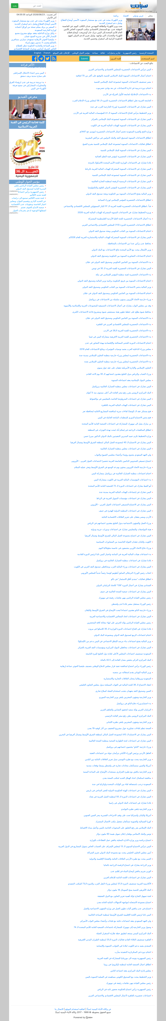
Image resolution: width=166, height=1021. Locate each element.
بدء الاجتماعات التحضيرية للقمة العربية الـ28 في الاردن (127, 330)
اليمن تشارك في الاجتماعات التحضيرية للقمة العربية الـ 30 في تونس (121, 268)
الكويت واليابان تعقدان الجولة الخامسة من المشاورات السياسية (123, 541)
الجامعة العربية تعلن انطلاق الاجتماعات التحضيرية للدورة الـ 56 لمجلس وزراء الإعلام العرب (111, 100)
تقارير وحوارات (114, 53)
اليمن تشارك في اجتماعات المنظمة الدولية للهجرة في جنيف (125, 510)
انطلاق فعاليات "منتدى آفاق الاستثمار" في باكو (131, 579)
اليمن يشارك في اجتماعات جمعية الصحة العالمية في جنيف (125, 591)
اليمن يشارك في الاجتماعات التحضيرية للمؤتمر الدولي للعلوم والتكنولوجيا (119, 187)
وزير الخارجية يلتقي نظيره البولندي (136, 809)
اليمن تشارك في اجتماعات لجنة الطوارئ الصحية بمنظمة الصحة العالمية (120, 740)
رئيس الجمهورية (130, 53)
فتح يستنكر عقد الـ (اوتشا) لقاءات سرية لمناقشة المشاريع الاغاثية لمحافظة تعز (117, 411)
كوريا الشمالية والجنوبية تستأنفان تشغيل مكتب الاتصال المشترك (123, 821)
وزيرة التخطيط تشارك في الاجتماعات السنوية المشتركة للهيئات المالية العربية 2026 (114, 212)
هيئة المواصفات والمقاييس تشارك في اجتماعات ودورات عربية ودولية (121, 529)
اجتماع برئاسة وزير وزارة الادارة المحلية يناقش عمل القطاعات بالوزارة (120, 840)
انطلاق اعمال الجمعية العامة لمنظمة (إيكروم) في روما (127, 964)
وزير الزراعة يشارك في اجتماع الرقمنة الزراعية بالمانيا (127, 865)
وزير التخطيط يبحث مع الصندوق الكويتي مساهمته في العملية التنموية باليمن (118, 977)
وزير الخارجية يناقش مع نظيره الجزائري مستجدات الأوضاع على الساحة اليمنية (117, 771)
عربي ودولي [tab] (138, 15)
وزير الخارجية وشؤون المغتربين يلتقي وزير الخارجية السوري (125, 697)
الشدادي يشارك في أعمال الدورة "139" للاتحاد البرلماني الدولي (123, 585)
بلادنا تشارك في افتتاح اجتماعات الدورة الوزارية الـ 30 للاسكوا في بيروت (119, 628)
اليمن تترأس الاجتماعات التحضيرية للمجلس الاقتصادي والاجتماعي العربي (119, 69)
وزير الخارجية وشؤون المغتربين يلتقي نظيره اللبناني (128, 722)
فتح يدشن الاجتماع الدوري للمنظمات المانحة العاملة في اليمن (124, 417)
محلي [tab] (150, 15)
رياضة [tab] (116, 15)
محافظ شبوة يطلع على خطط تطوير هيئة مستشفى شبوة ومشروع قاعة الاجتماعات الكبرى (111, 312)
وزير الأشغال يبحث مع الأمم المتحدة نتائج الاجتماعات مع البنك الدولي (121, 249)
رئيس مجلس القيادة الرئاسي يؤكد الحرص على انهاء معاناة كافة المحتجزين (119, 622)
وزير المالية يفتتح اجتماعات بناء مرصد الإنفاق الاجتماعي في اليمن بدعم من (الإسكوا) (114, 641)
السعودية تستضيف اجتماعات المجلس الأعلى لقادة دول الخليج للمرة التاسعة (118, 653)
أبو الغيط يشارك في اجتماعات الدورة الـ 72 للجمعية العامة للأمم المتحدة (119, 486)
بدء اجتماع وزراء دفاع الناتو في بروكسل (134, 703)
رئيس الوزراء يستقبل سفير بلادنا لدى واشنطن (131, 604)
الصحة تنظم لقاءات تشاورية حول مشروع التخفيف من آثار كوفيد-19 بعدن (119, 728)
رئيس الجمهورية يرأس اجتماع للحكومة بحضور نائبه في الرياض (124, 989)
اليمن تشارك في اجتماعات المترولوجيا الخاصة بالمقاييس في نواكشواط (120, 399)
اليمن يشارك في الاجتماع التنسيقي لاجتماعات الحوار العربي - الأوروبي (121, 504)
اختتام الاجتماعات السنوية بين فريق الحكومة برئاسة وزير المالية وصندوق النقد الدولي (114, 280)
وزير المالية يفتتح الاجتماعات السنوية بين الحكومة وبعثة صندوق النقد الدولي (118, 193)
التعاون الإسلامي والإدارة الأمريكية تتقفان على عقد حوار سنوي (124, 367)
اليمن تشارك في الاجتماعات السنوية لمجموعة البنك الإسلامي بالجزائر (121, 119)
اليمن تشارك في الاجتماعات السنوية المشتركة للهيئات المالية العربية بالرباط (118, 169)
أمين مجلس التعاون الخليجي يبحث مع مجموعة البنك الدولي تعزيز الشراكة (119, 852)
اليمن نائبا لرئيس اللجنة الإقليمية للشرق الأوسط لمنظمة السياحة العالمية (119, 914)
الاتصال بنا (59, 1009)
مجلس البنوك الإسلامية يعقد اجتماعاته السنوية (131, 380)
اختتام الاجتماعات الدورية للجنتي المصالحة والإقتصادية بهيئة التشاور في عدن (118, 343)
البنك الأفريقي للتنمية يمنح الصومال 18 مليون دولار (129, 890)
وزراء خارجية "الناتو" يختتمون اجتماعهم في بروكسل (128, 747)
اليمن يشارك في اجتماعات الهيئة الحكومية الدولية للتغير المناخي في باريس (118, 790)
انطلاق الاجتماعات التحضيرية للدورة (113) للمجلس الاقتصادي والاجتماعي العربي (116, 224)
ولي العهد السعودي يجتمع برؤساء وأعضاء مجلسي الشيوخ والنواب (123, 454)
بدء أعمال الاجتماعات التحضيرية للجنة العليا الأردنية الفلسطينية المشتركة (119, 218)
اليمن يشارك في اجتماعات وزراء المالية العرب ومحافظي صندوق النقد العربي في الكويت (112, 566)
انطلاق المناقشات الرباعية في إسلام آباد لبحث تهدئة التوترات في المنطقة (119, 430)
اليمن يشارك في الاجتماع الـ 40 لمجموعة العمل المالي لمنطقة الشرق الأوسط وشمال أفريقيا (110, 442)
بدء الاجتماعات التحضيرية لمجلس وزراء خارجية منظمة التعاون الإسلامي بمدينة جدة (115, 355)
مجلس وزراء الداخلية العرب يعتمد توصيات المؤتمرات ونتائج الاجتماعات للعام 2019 (115, 349)
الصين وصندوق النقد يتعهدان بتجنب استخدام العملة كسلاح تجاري (123, 691)
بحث (15, 5)
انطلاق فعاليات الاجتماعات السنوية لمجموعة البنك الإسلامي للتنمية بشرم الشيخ (117, 144)
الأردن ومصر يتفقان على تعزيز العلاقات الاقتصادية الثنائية (126, 517)
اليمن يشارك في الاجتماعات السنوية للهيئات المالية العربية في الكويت (121, 125)
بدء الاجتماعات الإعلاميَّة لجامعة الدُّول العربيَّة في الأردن (127, 94)
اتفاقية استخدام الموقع (75, 1009)
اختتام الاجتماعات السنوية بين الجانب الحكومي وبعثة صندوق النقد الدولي (120, 231)
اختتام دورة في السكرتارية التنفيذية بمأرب (133, 952)
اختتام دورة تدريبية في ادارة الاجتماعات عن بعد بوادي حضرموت (123, 88)
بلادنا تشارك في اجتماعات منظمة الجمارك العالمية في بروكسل (123, 560)
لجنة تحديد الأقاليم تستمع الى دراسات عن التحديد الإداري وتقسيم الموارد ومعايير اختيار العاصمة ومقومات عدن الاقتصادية (28, 201)
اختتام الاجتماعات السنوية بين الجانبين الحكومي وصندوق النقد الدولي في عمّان (117, 293)
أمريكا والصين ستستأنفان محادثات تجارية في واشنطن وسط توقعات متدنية (118, 765)
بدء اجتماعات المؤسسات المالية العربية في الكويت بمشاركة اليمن (122, 479)
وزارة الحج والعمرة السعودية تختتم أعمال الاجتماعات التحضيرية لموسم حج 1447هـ (115, 131)
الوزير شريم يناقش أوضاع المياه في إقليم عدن (130, 871)
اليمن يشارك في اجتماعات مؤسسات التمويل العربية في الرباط (123, 498)
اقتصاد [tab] (126, 15)
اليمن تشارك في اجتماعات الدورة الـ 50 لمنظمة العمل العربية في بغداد (120, 796)
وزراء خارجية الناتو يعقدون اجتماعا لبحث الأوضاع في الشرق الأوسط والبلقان (118, 610)
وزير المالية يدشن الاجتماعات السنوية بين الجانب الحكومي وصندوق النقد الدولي (116, 287)
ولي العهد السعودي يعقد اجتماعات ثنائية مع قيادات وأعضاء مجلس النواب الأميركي (115, 921)
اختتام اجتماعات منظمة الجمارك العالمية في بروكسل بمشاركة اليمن (121, 473)
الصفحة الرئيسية (146, 53)
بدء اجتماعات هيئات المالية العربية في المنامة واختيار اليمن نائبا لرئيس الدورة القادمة (114, 554)
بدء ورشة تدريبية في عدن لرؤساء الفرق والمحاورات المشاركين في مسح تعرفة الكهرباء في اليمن (27, 80)
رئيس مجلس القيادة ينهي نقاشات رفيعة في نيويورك (128, 983)
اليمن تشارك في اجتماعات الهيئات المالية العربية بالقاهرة (126, 405)
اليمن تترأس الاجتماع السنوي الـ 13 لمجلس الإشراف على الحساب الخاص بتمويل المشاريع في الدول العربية (104, 846)
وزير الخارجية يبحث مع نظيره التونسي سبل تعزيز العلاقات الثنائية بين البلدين (118, 759)
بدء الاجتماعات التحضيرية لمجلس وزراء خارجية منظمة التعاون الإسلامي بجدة (117, 361)
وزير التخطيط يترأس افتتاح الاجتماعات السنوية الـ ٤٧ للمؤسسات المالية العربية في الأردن (112, 113)
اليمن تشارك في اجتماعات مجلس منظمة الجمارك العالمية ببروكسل (121, 386)
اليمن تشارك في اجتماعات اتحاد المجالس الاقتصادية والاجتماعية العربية (120, 616)
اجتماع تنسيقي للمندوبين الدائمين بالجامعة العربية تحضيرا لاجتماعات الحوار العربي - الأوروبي (111, 461)
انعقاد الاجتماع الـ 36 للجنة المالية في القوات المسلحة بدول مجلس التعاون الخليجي (115, 684)
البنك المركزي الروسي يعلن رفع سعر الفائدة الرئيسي (128, 716)
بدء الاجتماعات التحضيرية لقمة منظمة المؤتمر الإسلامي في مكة (123, 274)
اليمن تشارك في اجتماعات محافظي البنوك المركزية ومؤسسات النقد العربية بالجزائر (114, 647)
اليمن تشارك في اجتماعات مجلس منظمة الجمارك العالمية (125, 448)
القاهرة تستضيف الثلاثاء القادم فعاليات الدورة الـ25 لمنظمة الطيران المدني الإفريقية (114, 939)
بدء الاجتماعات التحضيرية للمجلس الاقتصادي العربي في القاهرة (123, 324)
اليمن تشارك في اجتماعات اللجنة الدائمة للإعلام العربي (127, 877)
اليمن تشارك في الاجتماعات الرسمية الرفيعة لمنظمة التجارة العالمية (121, 181)
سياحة (95, 53)
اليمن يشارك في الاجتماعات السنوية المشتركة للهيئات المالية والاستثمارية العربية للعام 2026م (110, 237)
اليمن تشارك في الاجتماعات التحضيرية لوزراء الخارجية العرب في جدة (121, 106)
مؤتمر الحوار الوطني (81, 53)
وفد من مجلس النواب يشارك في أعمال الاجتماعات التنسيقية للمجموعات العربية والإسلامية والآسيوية (107, 305)
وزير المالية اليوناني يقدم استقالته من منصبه (132, 672)
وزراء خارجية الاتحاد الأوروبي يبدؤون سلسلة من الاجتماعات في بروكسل (120, 299)
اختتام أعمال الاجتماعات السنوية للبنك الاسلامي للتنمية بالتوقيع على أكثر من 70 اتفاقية (113, 75)
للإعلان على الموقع (61, 53)
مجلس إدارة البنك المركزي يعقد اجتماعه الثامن (130, 970)
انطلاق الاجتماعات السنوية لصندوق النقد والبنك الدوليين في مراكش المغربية (118, 137)
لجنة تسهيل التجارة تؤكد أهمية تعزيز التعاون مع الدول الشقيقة (124, 896)
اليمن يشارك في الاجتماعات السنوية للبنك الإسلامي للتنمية (126, 150)
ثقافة (102, 53)
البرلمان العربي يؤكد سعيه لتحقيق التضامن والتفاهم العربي (125, 709)
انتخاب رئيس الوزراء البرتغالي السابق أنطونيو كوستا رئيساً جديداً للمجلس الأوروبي (116, 573)
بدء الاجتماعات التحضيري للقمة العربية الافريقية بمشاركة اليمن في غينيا (120, 336)
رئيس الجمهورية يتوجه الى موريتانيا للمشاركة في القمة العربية (124, 958)
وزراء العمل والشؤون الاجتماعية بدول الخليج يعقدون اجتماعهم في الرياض (119, 523)
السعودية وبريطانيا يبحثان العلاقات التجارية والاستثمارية (127, 678)
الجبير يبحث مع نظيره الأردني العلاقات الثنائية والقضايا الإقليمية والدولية (120, 858)
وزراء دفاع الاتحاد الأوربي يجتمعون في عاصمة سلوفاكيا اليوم (125, 548)
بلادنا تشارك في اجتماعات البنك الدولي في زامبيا (130, 803)
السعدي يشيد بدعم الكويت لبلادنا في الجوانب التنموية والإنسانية (123, 945)
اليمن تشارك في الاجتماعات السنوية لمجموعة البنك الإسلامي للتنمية (121, 175)
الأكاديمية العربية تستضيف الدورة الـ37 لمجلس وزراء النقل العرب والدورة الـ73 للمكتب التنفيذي (109, 883)
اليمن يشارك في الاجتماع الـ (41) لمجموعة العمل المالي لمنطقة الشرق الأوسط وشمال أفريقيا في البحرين (105, 734)
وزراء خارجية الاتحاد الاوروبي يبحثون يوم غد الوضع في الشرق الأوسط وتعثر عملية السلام (112, 467)
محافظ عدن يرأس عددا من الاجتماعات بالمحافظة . (129, 243)
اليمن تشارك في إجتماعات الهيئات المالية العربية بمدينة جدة (125, 492)
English (37, 53)
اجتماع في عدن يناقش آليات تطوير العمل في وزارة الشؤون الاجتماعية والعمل (117, 908)
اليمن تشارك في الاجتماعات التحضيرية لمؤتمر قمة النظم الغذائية (123, 156)
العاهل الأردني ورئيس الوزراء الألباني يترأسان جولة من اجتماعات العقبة (120, 753)
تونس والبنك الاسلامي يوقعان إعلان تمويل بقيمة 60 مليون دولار (123, 834)
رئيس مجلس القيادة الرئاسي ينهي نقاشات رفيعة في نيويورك (125, 597)
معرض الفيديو (27, 97)
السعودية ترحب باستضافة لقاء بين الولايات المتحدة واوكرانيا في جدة (121, 784)
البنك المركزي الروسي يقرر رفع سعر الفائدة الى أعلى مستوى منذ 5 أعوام (119, 392)
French (47, 53)
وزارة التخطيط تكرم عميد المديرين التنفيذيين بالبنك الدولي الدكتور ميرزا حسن (117, 436)
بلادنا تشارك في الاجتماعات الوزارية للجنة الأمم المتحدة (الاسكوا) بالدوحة (119, 162)
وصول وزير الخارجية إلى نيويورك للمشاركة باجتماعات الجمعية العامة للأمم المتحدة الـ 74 (111, 927)
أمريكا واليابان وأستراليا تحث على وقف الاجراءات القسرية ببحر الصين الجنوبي (117, 815)
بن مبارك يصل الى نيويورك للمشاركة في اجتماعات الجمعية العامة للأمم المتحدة (116, 423)
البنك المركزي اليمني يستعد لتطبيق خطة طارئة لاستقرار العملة (123, 933)
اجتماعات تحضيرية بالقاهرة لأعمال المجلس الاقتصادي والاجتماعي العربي (119, 995)
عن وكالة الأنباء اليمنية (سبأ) (98, 1009)
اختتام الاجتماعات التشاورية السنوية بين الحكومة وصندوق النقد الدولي (121, 256)
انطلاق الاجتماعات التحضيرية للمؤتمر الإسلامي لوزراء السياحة (124, 200)
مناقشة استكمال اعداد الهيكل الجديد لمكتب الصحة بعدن (127, 778)
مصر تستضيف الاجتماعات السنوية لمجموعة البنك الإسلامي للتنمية (122, 82)
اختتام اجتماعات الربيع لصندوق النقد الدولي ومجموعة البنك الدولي (122, 635)
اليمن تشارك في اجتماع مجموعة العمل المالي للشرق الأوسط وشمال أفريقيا (118, 535)
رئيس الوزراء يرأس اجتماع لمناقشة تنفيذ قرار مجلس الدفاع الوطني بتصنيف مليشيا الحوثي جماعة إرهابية (105, 666)
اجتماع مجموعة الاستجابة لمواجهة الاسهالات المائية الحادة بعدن (124, 902)
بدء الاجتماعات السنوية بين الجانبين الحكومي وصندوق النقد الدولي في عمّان (118, 262)
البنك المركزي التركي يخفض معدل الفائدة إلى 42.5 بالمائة (125, 660)
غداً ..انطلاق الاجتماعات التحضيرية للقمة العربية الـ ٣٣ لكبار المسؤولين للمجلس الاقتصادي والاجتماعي (107, 206)
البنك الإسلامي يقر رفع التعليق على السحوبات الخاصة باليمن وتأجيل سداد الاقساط (115, 827)
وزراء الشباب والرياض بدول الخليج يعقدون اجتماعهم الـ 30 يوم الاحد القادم (118, 374)
